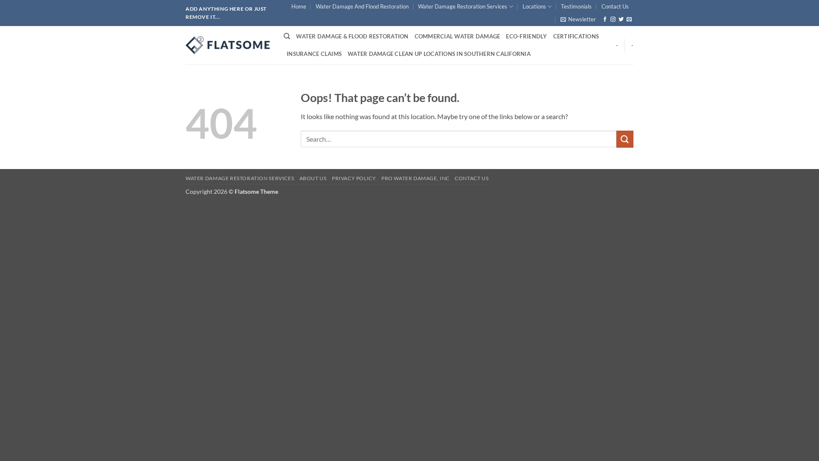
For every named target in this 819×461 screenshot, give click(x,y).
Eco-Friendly (526, 36)
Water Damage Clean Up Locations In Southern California (439, 53)
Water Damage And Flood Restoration (362, 6)
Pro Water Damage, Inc (415, 178)
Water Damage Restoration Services (462, 6)
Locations (534, 6)
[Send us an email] (629, 20)
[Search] (287, 36)
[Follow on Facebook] (604, 20)
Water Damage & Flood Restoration (352, 36)
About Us (313, 178)
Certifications (576, 36)
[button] (578, 19)
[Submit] (624, 139)
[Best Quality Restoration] (228, 45)
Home (298, 6)
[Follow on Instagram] (613, 20)
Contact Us (615, 6)
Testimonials (576, 6)
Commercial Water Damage (457, 36)
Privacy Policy (354, 178)
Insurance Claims (314, 53)
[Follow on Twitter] (621, 20)
